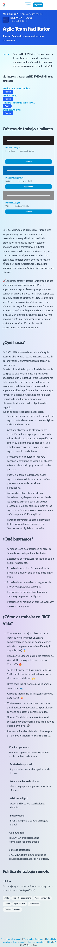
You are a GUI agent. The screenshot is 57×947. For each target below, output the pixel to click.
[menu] (49, 5)
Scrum (7, 904)
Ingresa (28, 5)
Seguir (29, 18)
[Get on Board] (4, 5)
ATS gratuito (28, 939)
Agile (7, 898)
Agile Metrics (19, 904)
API (54, 942)
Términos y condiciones (37, 942)
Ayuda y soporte (15, 939)
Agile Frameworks (42, 898)
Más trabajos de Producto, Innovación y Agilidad (22, 14)
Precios (4, 939)
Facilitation (34, 904)
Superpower (40, 939)
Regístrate (38, 5)
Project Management (22, 898)
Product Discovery (12, 909)
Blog (50, 942)
